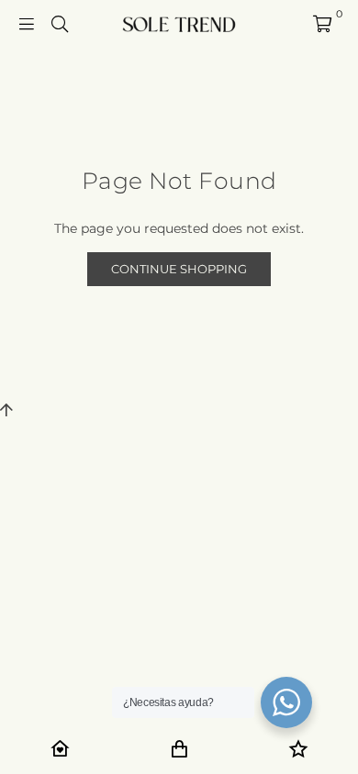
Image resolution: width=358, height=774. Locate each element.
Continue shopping (179, 268)
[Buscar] (59, 23)
